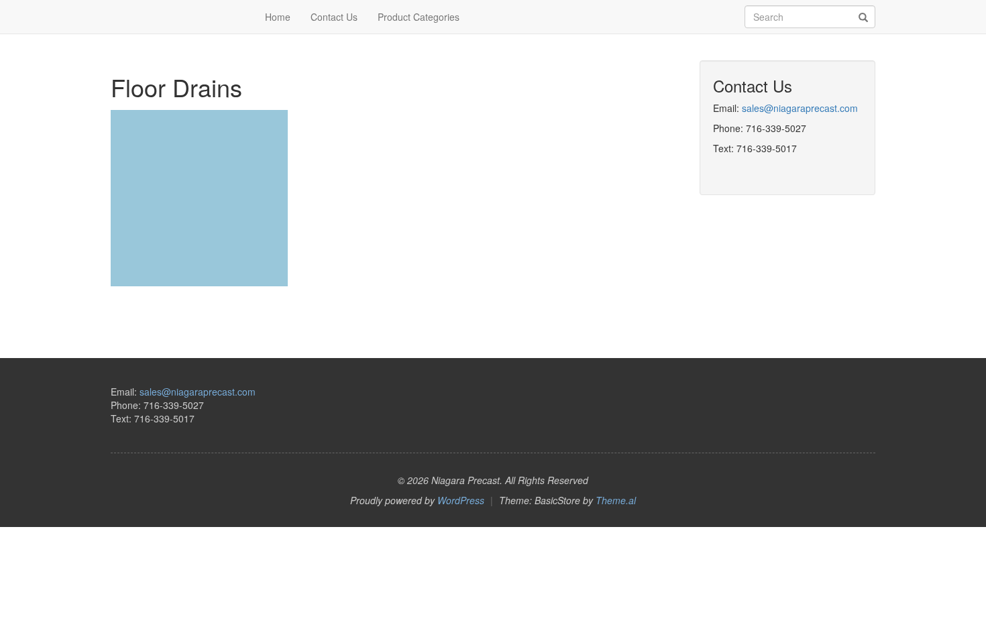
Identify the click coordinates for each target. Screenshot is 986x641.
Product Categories (418, 16)
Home (277, 16)
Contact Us (334, 16)
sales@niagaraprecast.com (800, 108)
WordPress (460, 500)
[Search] (863, 17)
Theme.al (616, 500)
